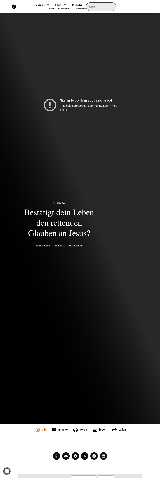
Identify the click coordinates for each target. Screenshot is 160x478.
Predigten (77, 5)
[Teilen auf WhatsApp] (56, 456)
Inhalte (59, 5)
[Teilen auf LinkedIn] (103, 456)
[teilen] (114, 429)
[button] (7, 471)
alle (44, 429)
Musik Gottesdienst (59, 8)
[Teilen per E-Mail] (66, 456)
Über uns (41, 5)
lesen (102, 429)
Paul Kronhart (76, 245)
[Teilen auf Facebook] (94, 456)
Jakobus (46, 245)
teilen (122, 429)
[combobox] (101, 6)
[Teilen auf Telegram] (75, 456)
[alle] (37, 429)
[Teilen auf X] (84, 456)
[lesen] (95, 429)
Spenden (81, 8)
